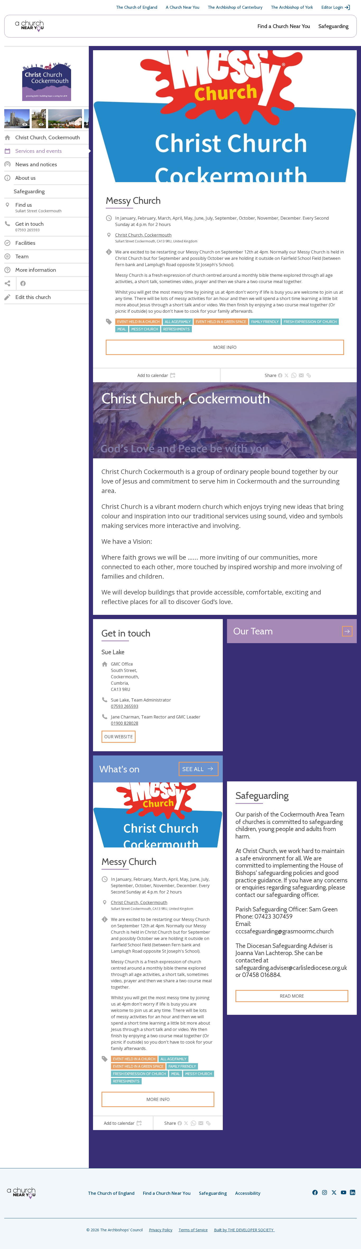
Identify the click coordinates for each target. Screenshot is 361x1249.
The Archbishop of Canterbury (235, 7)
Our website (118, 737)
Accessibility (248, 1193)
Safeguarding (333, 26)
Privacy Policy (160, 1229)
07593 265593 (124, 706)
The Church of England (136, 7)
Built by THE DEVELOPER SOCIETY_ (244, 1229)
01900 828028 (124, 723)
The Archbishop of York (292, 7)
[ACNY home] (29, 26)
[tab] (156, 375)
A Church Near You (182, 7)
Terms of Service (193, 1229)
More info (225, 347)
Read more (292, 996)
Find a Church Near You (283, 26)
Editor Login (332, 7)
